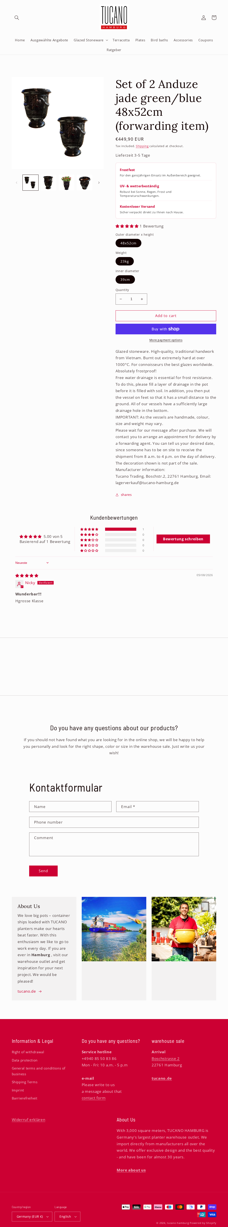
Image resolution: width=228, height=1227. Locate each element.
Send (43, 870)
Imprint (18, 1090)
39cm (125, 279)
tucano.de (27, 991)
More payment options (166, 340)
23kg (124, 261)
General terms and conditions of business (39, 1071)
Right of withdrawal (28, 1052)
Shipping (142, 146)
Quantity (122, 290)
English (65, 1216)
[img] (27, 575)
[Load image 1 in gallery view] (30, 182)
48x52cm (128, 243)
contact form (94, 1097)
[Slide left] (17, 183)
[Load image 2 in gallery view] (48, 182)
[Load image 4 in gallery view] (84, 182)
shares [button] (126, 494)
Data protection (25, 1060)
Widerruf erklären (28, 1119)
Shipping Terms (25, 1082)
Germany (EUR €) (30, 1216)
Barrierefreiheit (24, 1098)
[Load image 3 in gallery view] (66, 182)
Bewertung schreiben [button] (183, 539)
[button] (17, 17)
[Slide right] (99, 183)
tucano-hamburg (178, 1223)
